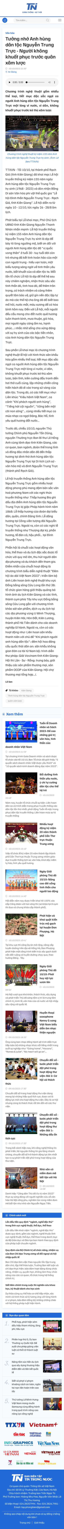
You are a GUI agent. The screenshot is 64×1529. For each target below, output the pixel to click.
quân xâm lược (15, 700)
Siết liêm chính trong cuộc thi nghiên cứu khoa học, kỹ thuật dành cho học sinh (30, 1286)
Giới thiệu (39, 1522)
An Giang (12, 71)
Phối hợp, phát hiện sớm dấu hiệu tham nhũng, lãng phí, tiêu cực (26, 1325)
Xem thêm (14, 714)
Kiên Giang (26, 690)
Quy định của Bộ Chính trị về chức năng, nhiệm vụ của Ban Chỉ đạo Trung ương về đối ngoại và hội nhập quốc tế (32, 1253)
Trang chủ (25, 1522)
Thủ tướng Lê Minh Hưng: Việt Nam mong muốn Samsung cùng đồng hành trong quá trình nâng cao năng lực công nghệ (26, 1406)
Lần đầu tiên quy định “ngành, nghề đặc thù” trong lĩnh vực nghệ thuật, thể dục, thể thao (29, 1223)
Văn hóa (9, 32)
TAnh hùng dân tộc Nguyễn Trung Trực (26, 695)
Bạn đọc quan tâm (19, 1315)
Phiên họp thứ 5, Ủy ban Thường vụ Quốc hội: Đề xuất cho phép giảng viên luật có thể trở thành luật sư (25, 1346)
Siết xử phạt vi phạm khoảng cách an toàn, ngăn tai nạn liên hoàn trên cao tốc (26, 1386)
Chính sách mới (17, 1215)
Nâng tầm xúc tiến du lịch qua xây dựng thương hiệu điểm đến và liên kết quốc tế (26, 1367)
